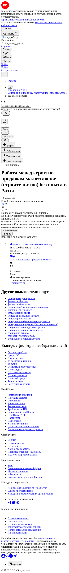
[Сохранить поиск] (4, 121)
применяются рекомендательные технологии (28, 539)
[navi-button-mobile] (4, 74)
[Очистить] (5, 113)
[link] (6, 57)
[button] (4, 64)
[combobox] (16, 106)
